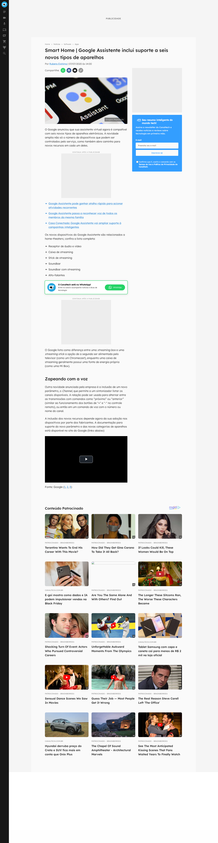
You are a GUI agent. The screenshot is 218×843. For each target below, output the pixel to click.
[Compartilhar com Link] (80, 70)
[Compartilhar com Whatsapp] (63, 70)
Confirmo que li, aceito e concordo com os (158, 164)
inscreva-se (157, 153)
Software (67, 44)
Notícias (57, 44)
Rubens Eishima (58, 63)
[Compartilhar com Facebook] (69, 70)
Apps (77, 44)
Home (47, 44)
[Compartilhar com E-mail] (75, 70)
